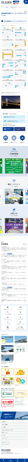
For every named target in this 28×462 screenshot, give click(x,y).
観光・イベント (14, 6)
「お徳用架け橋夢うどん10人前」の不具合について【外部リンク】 (12, 284)
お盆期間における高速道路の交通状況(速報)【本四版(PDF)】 (11, 300)
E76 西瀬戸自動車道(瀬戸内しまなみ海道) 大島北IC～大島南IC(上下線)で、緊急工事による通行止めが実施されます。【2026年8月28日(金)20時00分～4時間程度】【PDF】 (13, 249)
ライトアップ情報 (4, 7)
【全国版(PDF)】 (6, 262)
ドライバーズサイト (5, 6)
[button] (1, 165)
